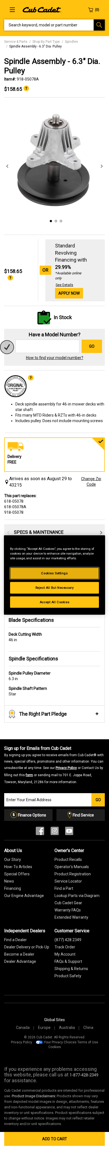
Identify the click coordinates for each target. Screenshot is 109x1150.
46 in (25, 637)
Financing (12, 888)
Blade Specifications (31, 620)
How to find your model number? (54, 357)
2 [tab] (55, 220)
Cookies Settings (54, 573)
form (29, 775)
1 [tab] (50, 220)
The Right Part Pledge (43, 714)
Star (28, 691)
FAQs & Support (68, 961)
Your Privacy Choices (60, 1042)
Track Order (64, 947)
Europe (44, 1027)
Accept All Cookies (54, 602)
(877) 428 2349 (67, 940)
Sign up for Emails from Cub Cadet (54, 765)
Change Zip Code (91, 482)
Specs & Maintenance (38, 532)
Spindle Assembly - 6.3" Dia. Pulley (35, 46)
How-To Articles (18, 867)
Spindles (71, 42)
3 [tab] (60, 220)
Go (91, 346)
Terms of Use (87, 1042)
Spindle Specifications (33, 659)
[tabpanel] (54, 161)
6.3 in (30, 676)
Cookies (54, 1047)
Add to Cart (54, 1139)
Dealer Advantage (20, 961)
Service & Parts (15, 42)
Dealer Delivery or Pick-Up (26, 947)
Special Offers (17, 874)
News (9, 881)
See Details (64, 285)
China (88, 1027)
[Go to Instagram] (55, 832)
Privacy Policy (66, 768)
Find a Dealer (15, 940)
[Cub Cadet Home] (42, 9)
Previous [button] (7, 166)
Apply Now (69, 293)
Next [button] (102, 166)
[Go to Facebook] (40, 832)
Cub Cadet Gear (68, 903)
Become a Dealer (19, 954)
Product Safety (67, 976)
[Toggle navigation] (12, 9)
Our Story (12, 859)
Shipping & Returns (71, 968)
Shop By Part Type (46, 42)
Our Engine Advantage (24, 895)
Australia (67, 1027)
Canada (23, 1027)
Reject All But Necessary (54, 587)
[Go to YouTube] (69, 832)
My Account (64, 954)
